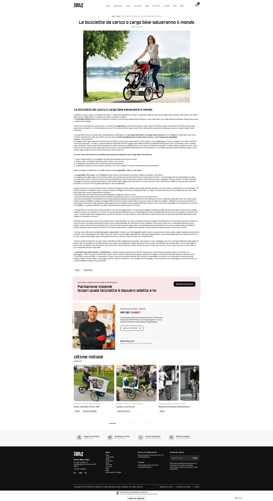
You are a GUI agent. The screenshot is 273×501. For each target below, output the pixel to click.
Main (107, 455)
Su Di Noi (109, 465)
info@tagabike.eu (144, 457)
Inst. (80, 473)
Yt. (86, 473)
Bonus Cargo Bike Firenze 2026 (86, 407)
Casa (113, 16)
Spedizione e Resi (166, 487)
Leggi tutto (78, 361)
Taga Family (88, 270)
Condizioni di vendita (183, 487)
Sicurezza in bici (123, 411)
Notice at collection (136, 498)
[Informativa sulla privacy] (179, 463)
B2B (107, 470)
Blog (107, 463)
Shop (108, 459)
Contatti (109, 466)
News (118, 16)
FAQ (107, 468)
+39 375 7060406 (80, 469)
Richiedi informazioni (184, 284)
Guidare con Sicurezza (125, 407)
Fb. (75, 473)
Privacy (196, 487)
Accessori (109, 461)
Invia (195, 458)
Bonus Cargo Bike (89, 411)
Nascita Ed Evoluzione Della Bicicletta (174, 407)
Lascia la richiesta (130, 328)
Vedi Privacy (152, 322)
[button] (112, 423)
